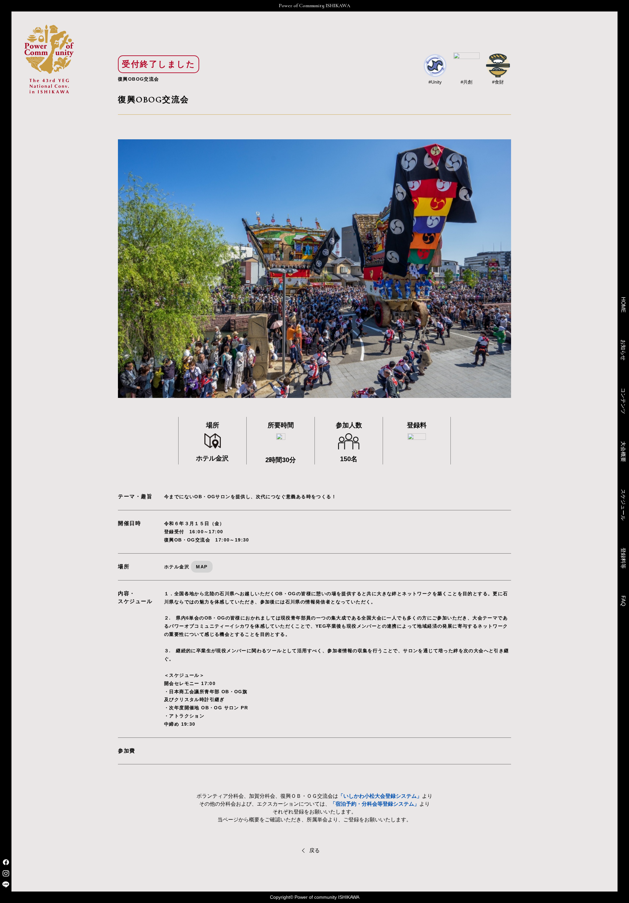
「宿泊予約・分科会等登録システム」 (374, 804)
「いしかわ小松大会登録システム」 (380, 796)
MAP (201, 566)
